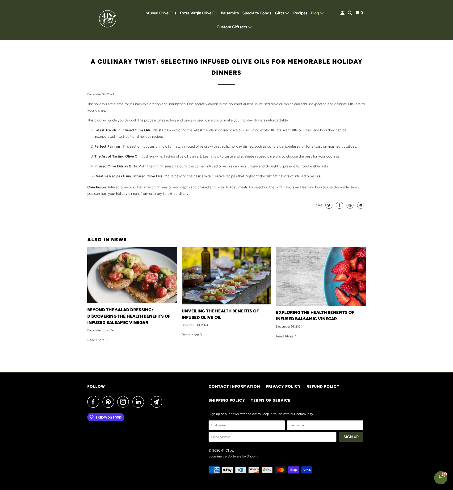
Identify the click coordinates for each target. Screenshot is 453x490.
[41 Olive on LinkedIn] (139, 402)
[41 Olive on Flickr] (148, 402)
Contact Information (234, 386)
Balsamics (230, 13)
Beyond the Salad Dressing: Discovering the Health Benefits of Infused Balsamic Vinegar (128, 316)
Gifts (280, 13)
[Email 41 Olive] (158, 402)
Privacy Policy (283, 386)
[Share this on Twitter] (328, 205)
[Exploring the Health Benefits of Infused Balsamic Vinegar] (321, 276)
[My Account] (343, 12)
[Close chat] (437, 375)
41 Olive (227, 450)
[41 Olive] (108, 20)
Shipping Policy (227, 400)
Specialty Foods (256, 13)
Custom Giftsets (232, 27)
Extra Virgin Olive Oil (198, 13)
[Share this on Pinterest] (349, 205)
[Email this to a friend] (360, 205)
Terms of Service (270, 400)
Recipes (300, 13)
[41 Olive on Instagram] (124, 402)
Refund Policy (323, 386)
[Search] (350, 12)
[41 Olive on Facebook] (94, 402)
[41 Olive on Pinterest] (109, 402)
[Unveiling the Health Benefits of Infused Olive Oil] (226, 275)
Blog (315, 13)
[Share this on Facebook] (339, 205)
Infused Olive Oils (160, 13)
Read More (96, 340)
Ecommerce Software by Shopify (233, 456)
